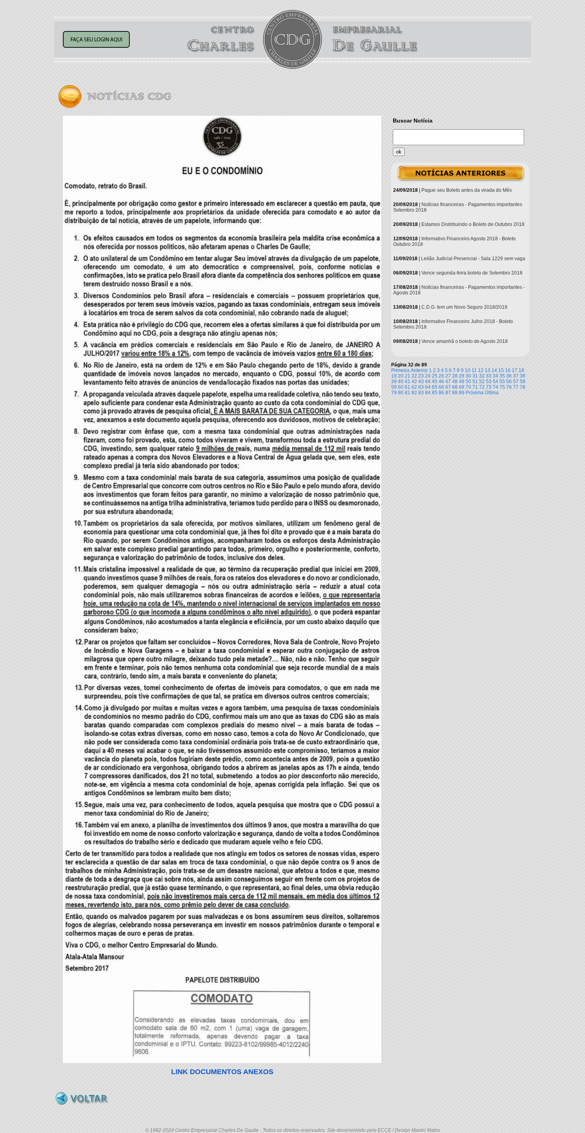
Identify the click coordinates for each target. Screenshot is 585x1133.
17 (514, 370)
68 (455, 387)
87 (448, 392)
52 (482, 381)
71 (475, 387)
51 (475, 381)
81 (407, 392)
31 (475, 376)
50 (468, 381)
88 (455, 392)
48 (455, 381)
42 (414, 381)
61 (407, 387)
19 (394, 376)
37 (516, 376)
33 (488, 376)
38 (522, 376)
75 (502, 387)
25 (434, 376)
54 (495, 381)
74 (495, 387)
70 (468, 387)
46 (441, 381)
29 (461, 376)
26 (441, 376)
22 (414, 376)
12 (481, 370)
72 (482, 387)
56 (509, 381)
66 (441, 387)
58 (522, 381)
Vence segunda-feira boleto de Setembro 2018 (472, 273)
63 (421, 387)
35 (502, 376)
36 (509, 376)
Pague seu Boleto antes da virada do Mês (466, 190)
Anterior (419, 370)
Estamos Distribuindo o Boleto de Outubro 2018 (473, 224)
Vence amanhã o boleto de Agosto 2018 (464, 341)
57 (516, 381)
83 (421, 392)
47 (448, 381)
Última (492, 392)
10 (467, 370)
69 (461, 387)
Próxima (475, 392)
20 (401, 376)
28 (455, 376)
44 (428, 381)
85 (434, 392)
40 (401, 381)
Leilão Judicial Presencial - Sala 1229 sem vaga (473, 258)
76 (509, 387)
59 (394, 387)
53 (488, 381)
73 (488, 387)
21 (407, 376)
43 (421, 381)
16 (508, 370)
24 (428, 376)
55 (502, 381)
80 (401, 392)
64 (428, 387)
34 (495, 376)
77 (516, 387)
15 (501, 370)
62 (414, 387)
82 (414, 392)
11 (474, 370)
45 (434, 381)
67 (448, 387)
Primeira (400, 370)
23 (421, 376)
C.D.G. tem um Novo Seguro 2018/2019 (464, 307)
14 (494, 370)
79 (394, 392)
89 (461, 392)
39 (394, 381)
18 (521, 370)
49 (461, 381)
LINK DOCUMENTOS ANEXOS (222, 1072)
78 (522, 387)
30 (468, 376)
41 (407, 381)
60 (401, 387)
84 (428, 392)
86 (441, 392)
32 (482, 376)
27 (448, 376)
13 (487, 370)
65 (434, 387)
